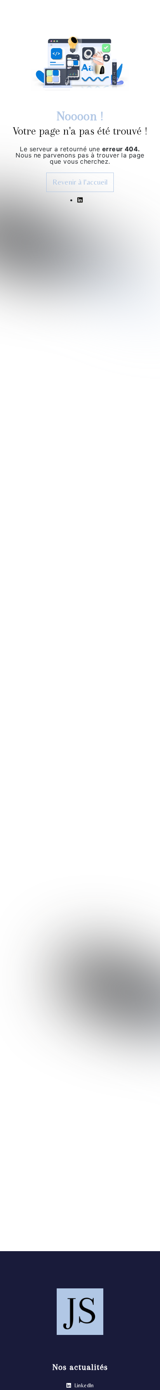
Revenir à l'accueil (80, 182)
